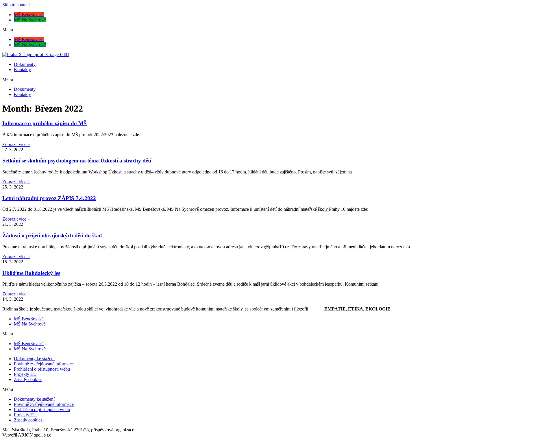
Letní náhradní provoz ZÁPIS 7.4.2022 (49, 198)
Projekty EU (25, 374)
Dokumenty (25, 64)
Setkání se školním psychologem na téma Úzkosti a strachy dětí (76, 161)
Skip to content (16, 4)
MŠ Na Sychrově (30, 19)
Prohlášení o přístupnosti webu (42, 369)
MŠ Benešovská (29, 14)
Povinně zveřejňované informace (44, 363)
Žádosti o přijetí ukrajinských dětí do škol (52, 235)
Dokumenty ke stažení (34, 358)
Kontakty (22, 69)
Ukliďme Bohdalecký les (31, 273)
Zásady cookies (28, 379)
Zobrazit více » (16, 144)
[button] (277, 29)
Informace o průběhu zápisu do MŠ (44, 123)
